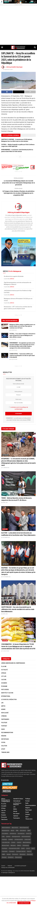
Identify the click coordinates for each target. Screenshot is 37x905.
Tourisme (4, 851)
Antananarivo (5, 830)
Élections (29, 854)
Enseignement (16, 836)
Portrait (4, 726)
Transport (11, 851)
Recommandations (7, 732)
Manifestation (26, 842)
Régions (3, 736)
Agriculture (15, 827)
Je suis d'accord (24, 902)
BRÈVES (12, 281)
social (28, 848)
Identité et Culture (7, 693)
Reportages (5, 739)
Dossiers (4, 683)
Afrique (3, 673)
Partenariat (26, 845)
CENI (29, 830)
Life (2, 702)
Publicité (10, 865)
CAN (17, 830)
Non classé (4, 712)
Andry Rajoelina (24, 827)
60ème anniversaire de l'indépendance (13, 663)
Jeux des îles (5, 842)
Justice (19, 842)
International (5, 696)
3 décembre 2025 (6, 537)
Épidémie (10, 857)
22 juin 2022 (13, 339)
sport (33, 848)
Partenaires (5, 719)
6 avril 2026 (5, 613)
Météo (3, 706)
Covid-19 (28, 833)
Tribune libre (5, 752)
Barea (12, 830)
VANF (3, 854)
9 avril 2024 (5, 502)
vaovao (8, 854)
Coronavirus (21, 833)
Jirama (13, 842)
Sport (4, 494)
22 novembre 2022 (6, 576)
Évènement (18, 857)
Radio (3, 729)
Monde (3, 709)
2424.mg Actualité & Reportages (14, 67)
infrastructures (19, 839)
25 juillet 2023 (13, 359)
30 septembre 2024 (8, 69)
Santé (22, 848)
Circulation (5, 833)
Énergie (4, 857)
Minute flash (5, 845)
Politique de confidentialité (7, 867)
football (11, 839)
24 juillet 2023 (13, 350)
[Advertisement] (18, 25)
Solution (4, 745)
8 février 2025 (13, 330)
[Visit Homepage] (18, 47)
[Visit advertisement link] (18, 1)
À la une (5, 529)
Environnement (26, 836)
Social (3, 742)
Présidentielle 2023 (14, 848)
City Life (3, 676)
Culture (3, 679)
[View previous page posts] (17, 157)
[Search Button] (35, 47)
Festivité (4, 839)
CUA (3, 836)
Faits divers (5, 689)
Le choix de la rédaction (9, 699)
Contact (3, 865)
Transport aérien (20, 851)
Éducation (22, 854)
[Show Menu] (2, 47)
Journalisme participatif (20, 865)
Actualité (5, 454)
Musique (13, 845)
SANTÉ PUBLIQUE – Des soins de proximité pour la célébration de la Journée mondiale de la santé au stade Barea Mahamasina (17, 609)
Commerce (13, 833)
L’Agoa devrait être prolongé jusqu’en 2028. (15, 309)
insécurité (27, 839)
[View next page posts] (20, 157)
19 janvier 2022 (5, 467)
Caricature (23, 830)
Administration (6, 827)
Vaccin (29, 851)
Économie (4, 686)
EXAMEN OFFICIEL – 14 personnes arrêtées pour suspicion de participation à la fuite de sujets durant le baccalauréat (22, 355)
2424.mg (10, 870)
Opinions (4, 716)
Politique (4, 722)
